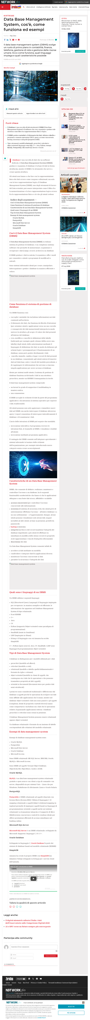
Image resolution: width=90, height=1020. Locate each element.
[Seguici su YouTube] (41, 979)
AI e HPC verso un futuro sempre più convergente (28, 927)
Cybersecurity (63, 7)
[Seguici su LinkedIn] (29, 979)
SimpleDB (17, 228)
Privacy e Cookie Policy (39, 983)
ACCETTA (71, 1006)
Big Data (54, 7)
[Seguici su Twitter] (33, 979)
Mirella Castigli (9, 68)
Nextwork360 (10, 993)
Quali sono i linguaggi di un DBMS (24, 210)
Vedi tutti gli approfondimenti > (76, 168)
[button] (5, 7)
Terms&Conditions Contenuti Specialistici (62, 983)
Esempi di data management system (25, 215)
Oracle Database (19, 225)
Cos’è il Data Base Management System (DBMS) (29, 203)
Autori (14, 983)
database (16, 160)
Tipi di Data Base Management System (25, 213)
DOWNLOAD (80, 51)
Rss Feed (26, 983)
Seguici (20, 979)
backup (14, 527)
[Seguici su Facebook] (37, 979)
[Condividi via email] (13, 40)
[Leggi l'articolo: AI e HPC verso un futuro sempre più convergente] (73, 234)
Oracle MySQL (18, 218)
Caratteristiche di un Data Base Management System (31, 208)
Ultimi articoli (30, 7)
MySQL (12, 778)
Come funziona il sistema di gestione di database (29, 205)
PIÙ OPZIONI (71, 1013)
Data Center (73, 7)
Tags (19, 983)
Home (6, 36)
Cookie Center (7, 985)
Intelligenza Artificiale (43, 7)
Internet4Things (83, 7)
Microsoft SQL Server (21, 223)
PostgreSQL (17, 220)
